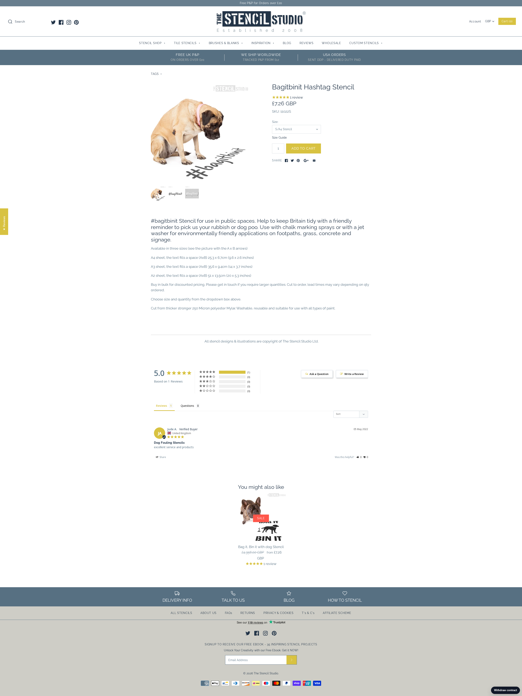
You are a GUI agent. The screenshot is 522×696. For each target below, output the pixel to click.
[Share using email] (314, 160)
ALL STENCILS (181, 613)
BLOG (287, 43)
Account (475, 21)
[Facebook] (61, 22)
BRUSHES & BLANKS (226, 43)
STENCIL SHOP (152, 43)
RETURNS (247, 613)
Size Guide (279, 137)
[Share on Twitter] (292, 160)
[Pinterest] (76, 22)
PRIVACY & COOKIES (278, 613)
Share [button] (162, 457)
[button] (359, 457)
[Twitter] (53, 22)
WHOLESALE (331, 43)
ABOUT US (208, 613)
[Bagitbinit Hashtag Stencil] (200, 132)
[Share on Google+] (306, 160)
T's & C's (308, 613)
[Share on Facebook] (286, 160)
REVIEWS (307, 43)
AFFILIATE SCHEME (337, 613)
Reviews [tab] (161, 406)
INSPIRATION (262, 43)
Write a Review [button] (354, 374)
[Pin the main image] (298, 160)
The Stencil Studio (266, 673)
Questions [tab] (187, 406)
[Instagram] (68, 22)
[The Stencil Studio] (261, 13)
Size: (275, 121)
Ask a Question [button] (319, 374)
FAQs (228, 613)
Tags (156, 74)
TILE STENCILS (187, 43)
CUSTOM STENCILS (366, 43)
